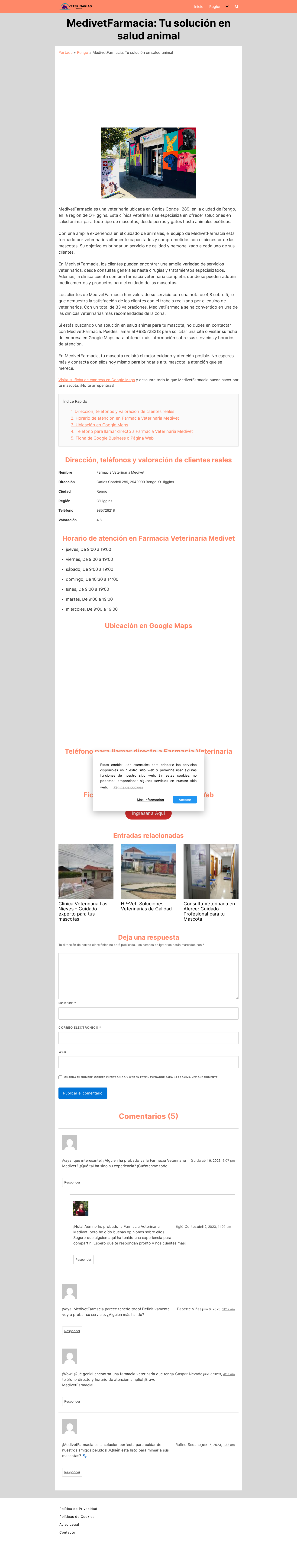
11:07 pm (224, 1226)
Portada (65, 52)
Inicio (198, 6)
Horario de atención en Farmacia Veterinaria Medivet (125, 418)
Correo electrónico (79, 1027)
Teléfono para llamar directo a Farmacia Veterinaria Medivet (132, 431)
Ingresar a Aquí (148, 813)
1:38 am (229, 1445)
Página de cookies (128, 787)
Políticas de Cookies (76, 1516)
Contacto (67, 1532)
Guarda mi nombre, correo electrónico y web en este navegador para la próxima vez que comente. (141, 1077)
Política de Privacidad (78, 1509)
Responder (72, 1182)
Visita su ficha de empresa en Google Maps (96, 379)
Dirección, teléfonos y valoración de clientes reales (122, 411)
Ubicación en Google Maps (99, 424)
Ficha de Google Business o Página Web (112, 438)
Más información (150, 799)
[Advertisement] (148, 89)
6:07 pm (229, 1160)
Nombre (67, 1003)
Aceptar (185, 799)
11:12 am (228, 1309)
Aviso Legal (69, 1524)
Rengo (82, 52)
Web (62, 1052)
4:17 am (229, 1374)
